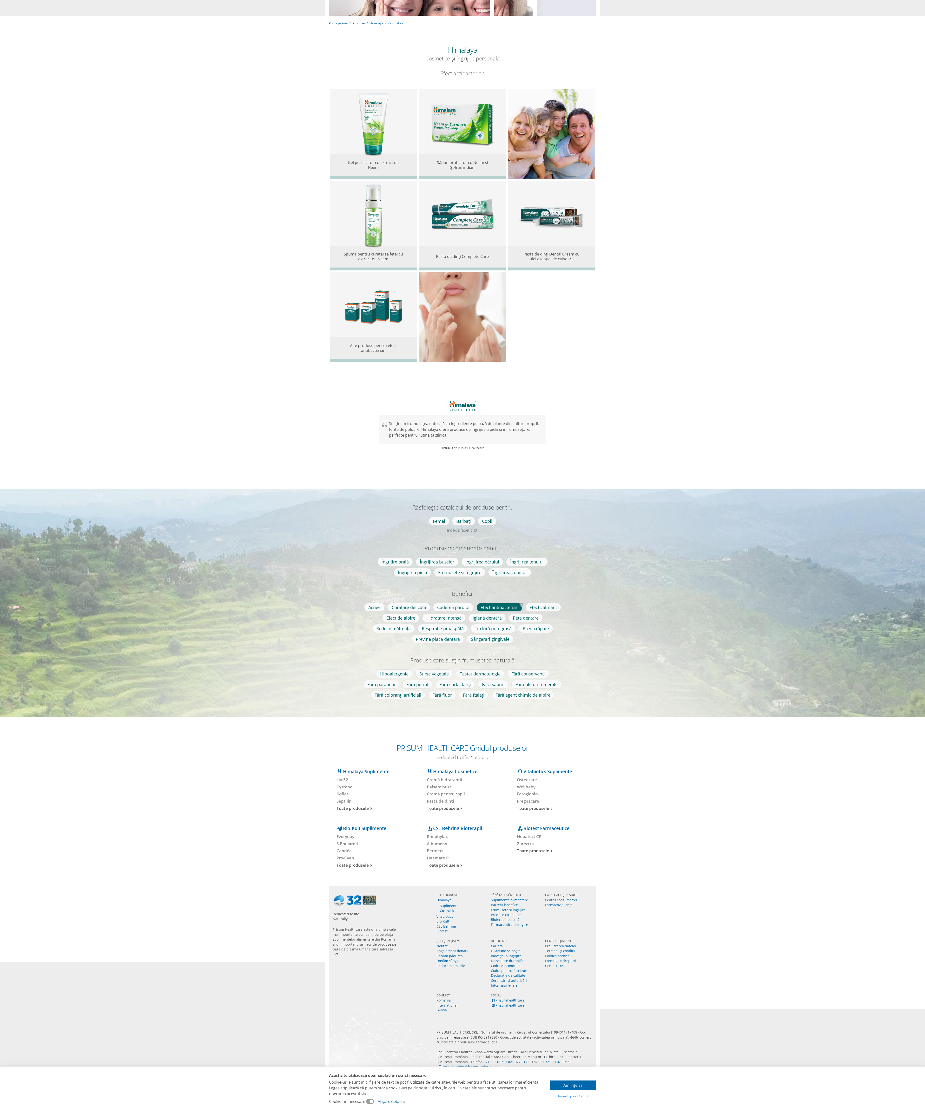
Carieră (497, 946)
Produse (359, 23)
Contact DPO (555, 965)
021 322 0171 (494, 1062)
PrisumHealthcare (510, 1000)
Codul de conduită (506, 965)
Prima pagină (338, 23)
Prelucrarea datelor (560, 946)
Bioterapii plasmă (505, 919)
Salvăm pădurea (449, 956)
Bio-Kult (442, 921)
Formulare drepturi (560, 960)
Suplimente (449, 905)
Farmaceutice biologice (509, 924)
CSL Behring (446, 926)
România (443, 1000)
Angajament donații (452, 951)
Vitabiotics (444, 916)
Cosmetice (395, 23)
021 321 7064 (549, 1062)
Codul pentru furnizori (509, 970)
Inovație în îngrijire (506, 956)
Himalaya (376, 23)
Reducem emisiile (450, 965)
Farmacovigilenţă (559, 905)
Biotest (442, 931)
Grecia (441, 1010)
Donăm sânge (447, 960)
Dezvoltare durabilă (507, 960)
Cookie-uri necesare (347, 1101)
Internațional (446, 1005)
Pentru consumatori (561, 900)
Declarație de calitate (508, 975)
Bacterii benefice (504, 905)
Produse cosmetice (506, 914)
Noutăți (442, 946)
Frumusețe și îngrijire (508, 910)
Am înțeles (572, 1085)
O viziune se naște (506, 951)
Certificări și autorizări (509, 980)
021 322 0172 (518, 1062)
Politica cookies (557, 956)
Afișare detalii (390, 1101)
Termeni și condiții (560, 951)
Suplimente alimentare (509, 900)
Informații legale (504, 985)
